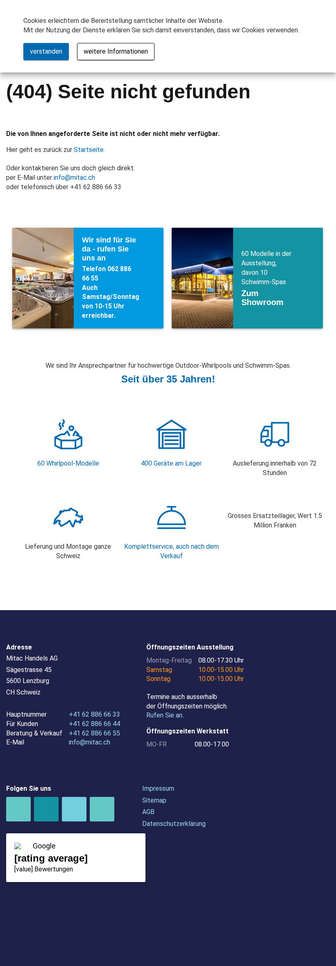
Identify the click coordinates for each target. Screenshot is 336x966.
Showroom (247, 278)
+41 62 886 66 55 (94, 733)
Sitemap (154, 800)
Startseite (89, 150)
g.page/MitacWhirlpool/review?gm (75, 857)
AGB (148, 812)
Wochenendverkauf (87, 278)
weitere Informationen (116, 51)
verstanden (46, 51)
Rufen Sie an (164, 715)
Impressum (158, 788)
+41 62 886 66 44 (94, 724)
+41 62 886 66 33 (94, 714)
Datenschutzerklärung (174, 824)
